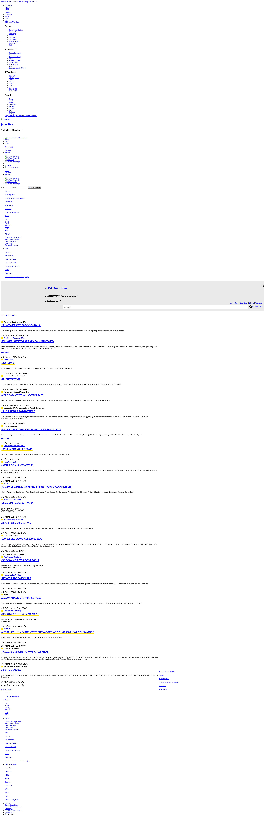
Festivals (258, 303)
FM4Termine (56, 288)
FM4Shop (8, 273)
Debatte (7, 13)
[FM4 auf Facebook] (12, 158)
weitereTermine (6, 690)
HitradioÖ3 (13, 89)
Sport (6, 18)
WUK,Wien (8, 629)
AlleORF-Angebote (11, 800)
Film (6, 219)
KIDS (7, 9)
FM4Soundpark (10, 259)
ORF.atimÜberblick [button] (12, 22)
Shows (7, 191)
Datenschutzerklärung (12, 805)
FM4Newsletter (10, 263)
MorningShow (10, 195)
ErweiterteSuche (257, 306)
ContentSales (13, 62)
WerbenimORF (14, 60)
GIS (10, 45)
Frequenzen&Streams (12, 266)
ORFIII (11, 81)
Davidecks (8, 202)
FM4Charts (9, 243)
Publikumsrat (13, 64)
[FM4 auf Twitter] (11, 182)
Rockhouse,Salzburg (12, 499)
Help (10, 110)
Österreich (8, 14)
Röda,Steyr (8, 483)
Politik (7, 223)
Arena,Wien (8, 360)
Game (7, 227)
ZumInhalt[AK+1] (7, 2)
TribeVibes (9, 205)
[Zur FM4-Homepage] (5, 119)
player (7, 140)
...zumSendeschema (12, 212)
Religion (12, 112)
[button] (16, 138)
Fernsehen (8, 5)
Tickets (11, 35)
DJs (241, 303)
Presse (11, 59)
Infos (6, 248)
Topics (7, 216)
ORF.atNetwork (10, 764)
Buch (6, 229)
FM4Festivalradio (11, 241)
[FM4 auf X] (9, 160)
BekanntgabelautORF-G (13, 811)
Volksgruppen (13, 114)
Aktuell (7, 234)
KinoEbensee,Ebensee (13, 519)
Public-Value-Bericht (16, 30)
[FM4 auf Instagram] (12, 156)
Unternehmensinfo (15, 53)
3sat (10, 83)
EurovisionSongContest (13, 237)
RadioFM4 (13, 91)
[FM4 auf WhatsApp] (12, 162)
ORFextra (12, 37)
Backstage (12, 34)
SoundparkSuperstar (12, 245)
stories (7, 143)
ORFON (8, 7)
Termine (7, 152)
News (7, 20)
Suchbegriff (4, 187)
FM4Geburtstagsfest (12, 239)
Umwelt (7, 225)
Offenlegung (9, 809)
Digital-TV (12, 43)
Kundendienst (13, 32)
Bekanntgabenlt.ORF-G (17, 68)
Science (11, 108)
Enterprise (12, 55)
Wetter (7, 16)
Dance (7, 149)
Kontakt (7, 252)
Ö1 (10, 87)
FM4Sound (9, 147)
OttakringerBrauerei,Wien (14, 338)
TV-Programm (14, 78)
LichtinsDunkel (14, 41)
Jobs (10, 66)
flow (6, 141)
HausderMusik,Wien (12, 575)
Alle (231, 303)
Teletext (11, 80)
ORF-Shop (12, 39)
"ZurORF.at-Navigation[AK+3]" (26, 2)
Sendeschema (9, 256)
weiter (14, 315)
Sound (7, 11)
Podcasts (8, 151)
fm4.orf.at (5, 352)
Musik (7, 221)
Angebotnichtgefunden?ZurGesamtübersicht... (21, 116)
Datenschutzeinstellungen (13, 807)
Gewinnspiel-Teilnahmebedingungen (17, 277)
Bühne (251, 303)
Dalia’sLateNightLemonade (14, 198)
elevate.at (5, 438)
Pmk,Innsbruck (10, 462)
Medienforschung (15, 57)
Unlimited (8, 209)
